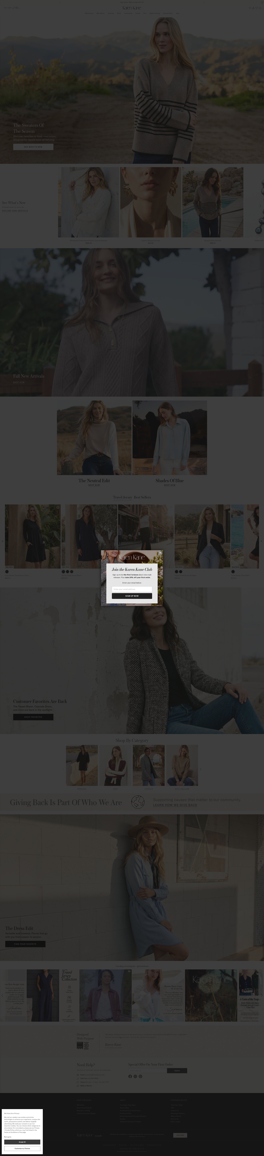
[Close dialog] (160, 553)
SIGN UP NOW (132, 596)
